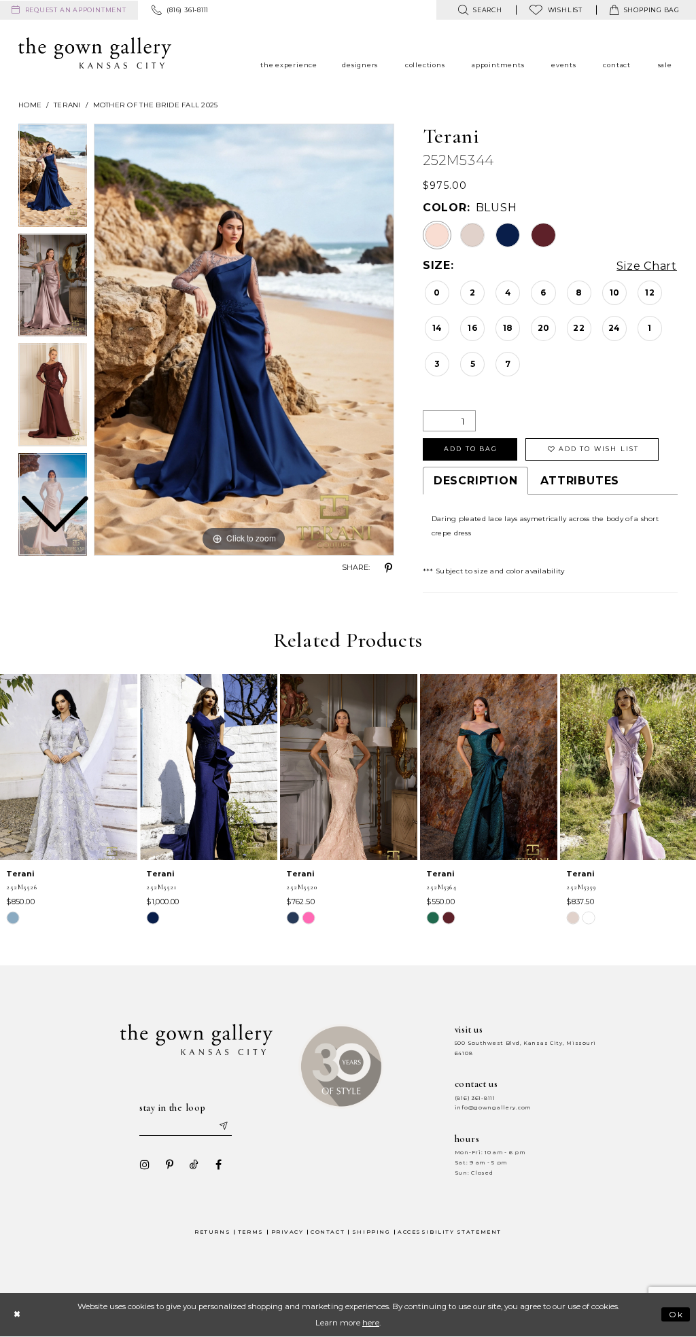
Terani (67, 105)
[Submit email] (223, 1126)
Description (475, 480)
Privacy (287, 1232)
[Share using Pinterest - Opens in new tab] (388, 568)
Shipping (371, 1232)
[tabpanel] (244, 339)
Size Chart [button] (646, 266)
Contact (328, 1232)
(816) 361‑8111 (475, 1098)
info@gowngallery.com (493, 1108)
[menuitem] (69, 10)
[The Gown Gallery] (94, 53)
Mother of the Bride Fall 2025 (155, 105)
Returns (212, 1232)
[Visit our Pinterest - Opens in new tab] (169, 1164)
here (370, 1322)
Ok (676, 1314)
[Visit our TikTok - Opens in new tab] (193, 1164)
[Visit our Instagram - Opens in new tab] (144, 1164)
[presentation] (68, 767)
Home (29, 105)
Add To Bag (471, 448)
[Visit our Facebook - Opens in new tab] (218, 1164)
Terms (251, 1232)
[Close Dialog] (16, 1315)
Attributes (579, 480)
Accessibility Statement (450, 1232)
